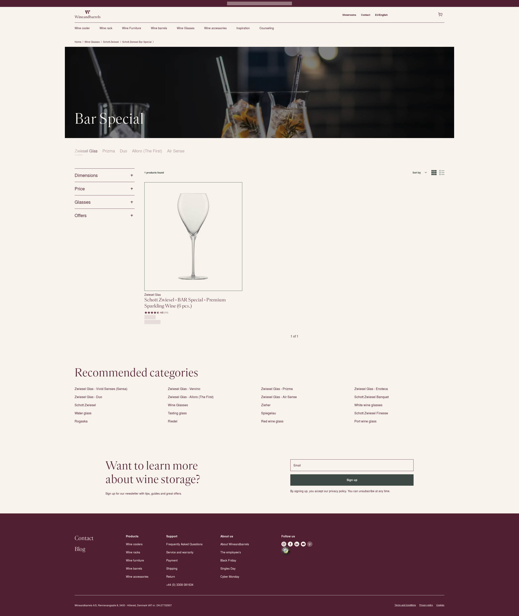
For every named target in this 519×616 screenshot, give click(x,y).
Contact (365, 15)
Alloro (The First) (147, 151)
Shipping (171, 568)
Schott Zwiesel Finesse (371, 413)
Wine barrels (159, 28)
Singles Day (228, 568)
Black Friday (228, 560)
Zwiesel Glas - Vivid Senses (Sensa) (101, 388)
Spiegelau (268, 413)
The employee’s (230, 552)
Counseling (267, 28)
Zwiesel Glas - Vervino (184, 388)
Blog (80, 549)
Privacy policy (426, 604)
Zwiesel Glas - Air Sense (279, 396)
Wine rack (106, 28)
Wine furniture (135, 560)
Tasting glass (177, 413)
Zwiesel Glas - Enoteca (371, 388)
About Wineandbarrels (234, 544)
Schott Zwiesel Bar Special (137, 42)
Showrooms (349, 15)
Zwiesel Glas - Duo (88, 396)
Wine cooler (82, 28)
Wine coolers (134, 544)
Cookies (440, 604)
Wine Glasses (185, 28)
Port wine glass (365, 421)
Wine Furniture (131, 28)
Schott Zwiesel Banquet (371, 396)
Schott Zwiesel (111, 42)
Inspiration (243, 28)
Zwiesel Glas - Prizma (277, 388)
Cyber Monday (229, 576)
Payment (172, 560)
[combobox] (420, 172)
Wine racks (133, 552)
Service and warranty (179, 552)
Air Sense (175, 151)
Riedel (172, 421)
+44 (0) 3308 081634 (179, 585)
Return (170, 576)
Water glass (83, 413)
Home (78, 42)
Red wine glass (272, 421)
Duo (123, 151)
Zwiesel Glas (86, 151)
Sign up (352, 480)
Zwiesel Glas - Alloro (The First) (190, 396)
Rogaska (81, 421)
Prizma (108, 151)
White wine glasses (368, 405)
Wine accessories (215, 28)
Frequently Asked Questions (184, 544)
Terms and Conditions (405, 604)
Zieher (265, 405)
